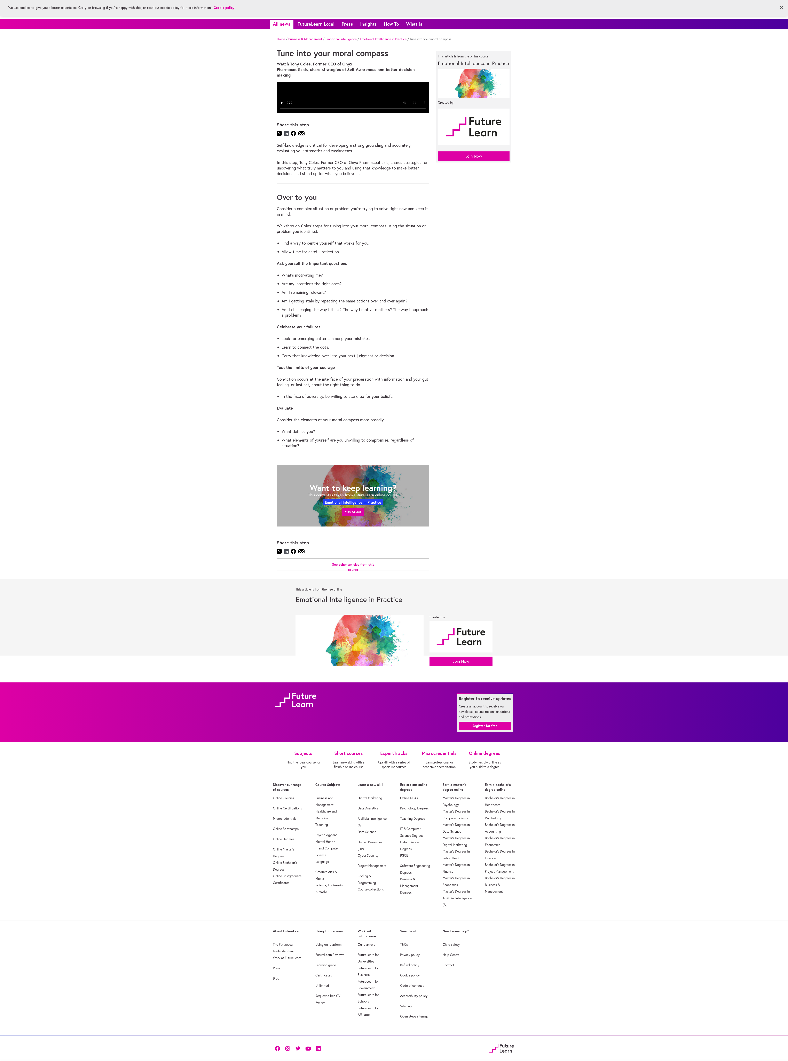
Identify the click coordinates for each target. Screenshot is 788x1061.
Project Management (372, 866)
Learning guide (325, 965)
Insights (368, 24)
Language (322, 862)
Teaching (321, 825)
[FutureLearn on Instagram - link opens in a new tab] (287, 1048)
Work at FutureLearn (287, 958)
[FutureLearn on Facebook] (278, 1048)
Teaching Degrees (412, 818)
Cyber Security (368, 855)
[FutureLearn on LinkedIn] (318, 1048)
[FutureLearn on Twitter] (298, 1048)
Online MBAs (409, 798)
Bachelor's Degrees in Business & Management (500, 884)
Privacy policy (410, 955)
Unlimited (322, 985)
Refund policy (409, 965)
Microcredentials (284, 818)
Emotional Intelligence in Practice (383, 39)
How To (391, 24)
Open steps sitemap (414, 1016)
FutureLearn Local (316, 24)
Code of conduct (412, 985)
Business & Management (305, 39)
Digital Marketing (370, 798)
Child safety (451, 944)
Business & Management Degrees (409, 885)
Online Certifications (287, 808)
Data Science (367, 832)
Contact (448, 965)
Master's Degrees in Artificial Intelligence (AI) (457, 898)
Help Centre (451, 955)
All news (281, 24)
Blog (276, 978)
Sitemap (406, 1006)
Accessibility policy (413, 996)
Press (347, 24)
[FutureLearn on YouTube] (308, 1048)
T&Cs (404, 944)
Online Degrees (283, 839)
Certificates (323, 975)
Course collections (371, 889)
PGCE (404, 855)
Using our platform (328, 944)
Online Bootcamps (286, 829)
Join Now (473, 156)
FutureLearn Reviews (329, 955)
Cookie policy (410, 975)
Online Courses (283, 798)
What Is (414, 24)
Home (281, 39)
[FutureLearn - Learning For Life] (501, 1047)
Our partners (366, 944)
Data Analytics (368, 808)
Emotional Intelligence (341, 39)
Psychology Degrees (414, 808)
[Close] (781, 7)
